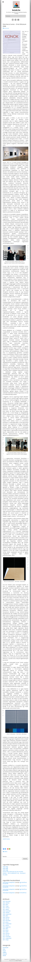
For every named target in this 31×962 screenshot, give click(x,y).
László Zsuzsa (6, 839)
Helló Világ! (5, 867)
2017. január (6, 925)
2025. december (7, 901)
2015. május (6, 939)
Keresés (5, 856)
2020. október (6, 912)
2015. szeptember (7, 938)
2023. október (6, 903)
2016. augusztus (7, 927)
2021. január (6, 909)
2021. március (6, 907)
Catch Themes (18, 960)
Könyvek (5, 954)
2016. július (5, 928)
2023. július (5, 904)
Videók (4, 955)
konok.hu (16, 10)
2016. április (5, 931)
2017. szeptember (7, 923)
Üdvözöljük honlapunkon (9, 882)
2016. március (6, 933)
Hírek (4, 949)
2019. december (7, 920)
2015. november (7, 936)
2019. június (6, 922)
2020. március (6, 917)
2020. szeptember (7, 914)
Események (5, 947)
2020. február (6, 919)
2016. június (6, 930)
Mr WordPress (22, 892)
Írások (4, 950)
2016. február (6, 935)
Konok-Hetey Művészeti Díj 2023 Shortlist (13, 871)
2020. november (7, 911)
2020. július (5, 915)
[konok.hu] (16, 4)
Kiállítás (5, 851)
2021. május (6, 906)
